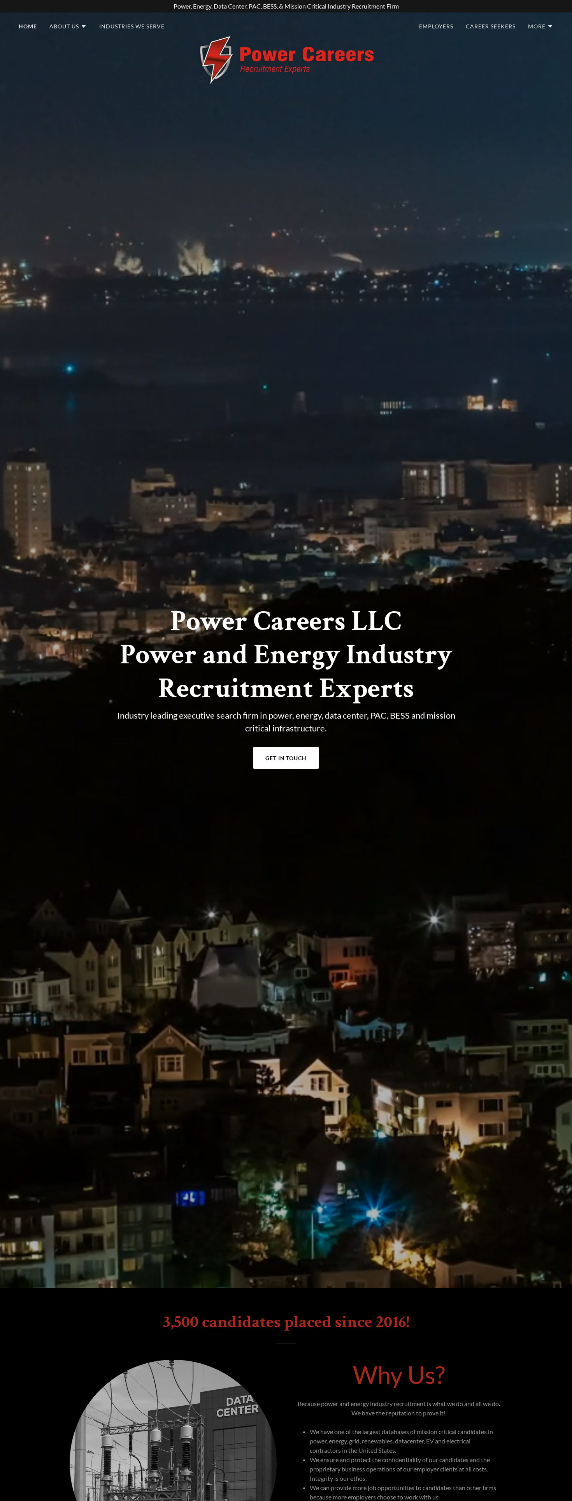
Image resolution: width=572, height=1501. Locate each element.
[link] (286, 25)
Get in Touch (286, 758)
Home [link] (28, 26)
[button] (68, 26)
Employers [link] (436, 26)
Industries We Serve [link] (132, 26)
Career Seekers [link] (491, 26)
